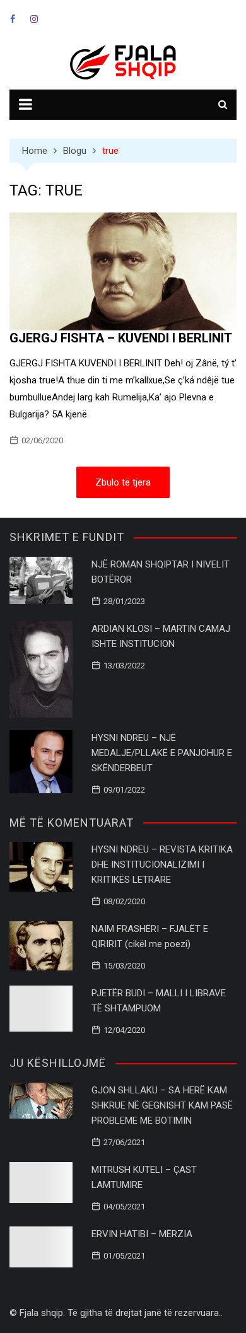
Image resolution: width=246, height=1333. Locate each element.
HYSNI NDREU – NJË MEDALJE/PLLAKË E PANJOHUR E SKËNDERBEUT (161, 753)
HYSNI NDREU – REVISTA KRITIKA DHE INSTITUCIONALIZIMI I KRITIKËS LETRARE (162, 864)
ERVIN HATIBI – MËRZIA (141, 1234)
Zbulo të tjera (123, 482)
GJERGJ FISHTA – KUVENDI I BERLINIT (120, 338)
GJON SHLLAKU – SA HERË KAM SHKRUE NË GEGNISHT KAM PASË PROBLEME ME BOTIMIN (162, 1105)
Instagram (34, 18)
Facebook (12, 18)
